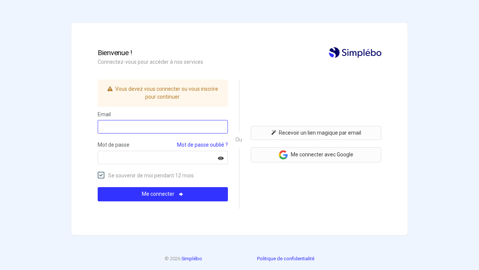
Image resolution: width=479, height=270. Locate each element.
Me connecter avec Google (321, 155)
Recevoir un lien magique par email (320, 133)
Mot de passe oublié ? (202, 145)
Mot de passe (113, 145)
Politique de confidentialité (285, 258)
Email (104, 114)
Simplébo (191, 258)
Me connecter (159, 194)
